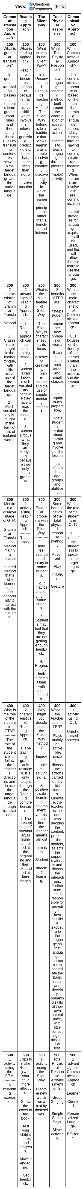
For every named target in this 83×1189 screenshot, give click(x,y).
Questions (41, 4)
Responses (42, 9)
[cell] (10, 161)
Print (60, 6)
